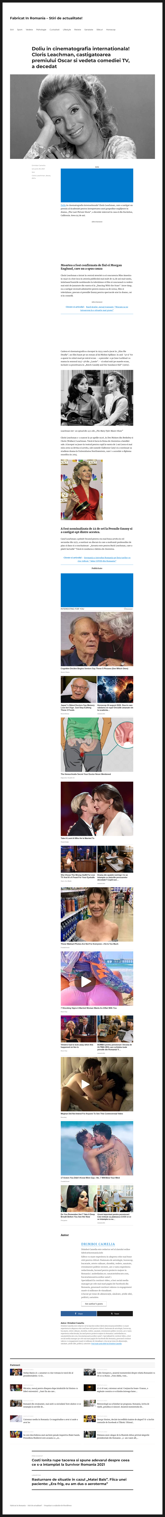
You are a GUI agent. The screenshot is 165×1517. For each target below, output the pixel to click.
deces (48, 176)
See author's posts (94, 1304)
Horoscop (110, 29)
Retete (77, 29)
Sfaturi (100, 29)
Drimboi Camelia (98, 1244)
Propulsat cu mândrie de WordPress (58, 1506)
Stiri (12, 29)
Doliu (63, 205)
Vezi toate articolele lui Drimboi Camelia (106, 1344)
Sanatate (88, 29)
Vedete (29, 29)
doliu (34, 178)
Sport (19, 29)
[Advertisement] (97, 186)
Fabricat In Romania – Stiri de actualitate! (46, 18)
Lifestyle (67, 29)
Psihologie (41, 29)
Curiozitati (55, 29)
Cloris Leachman (38, 176)
